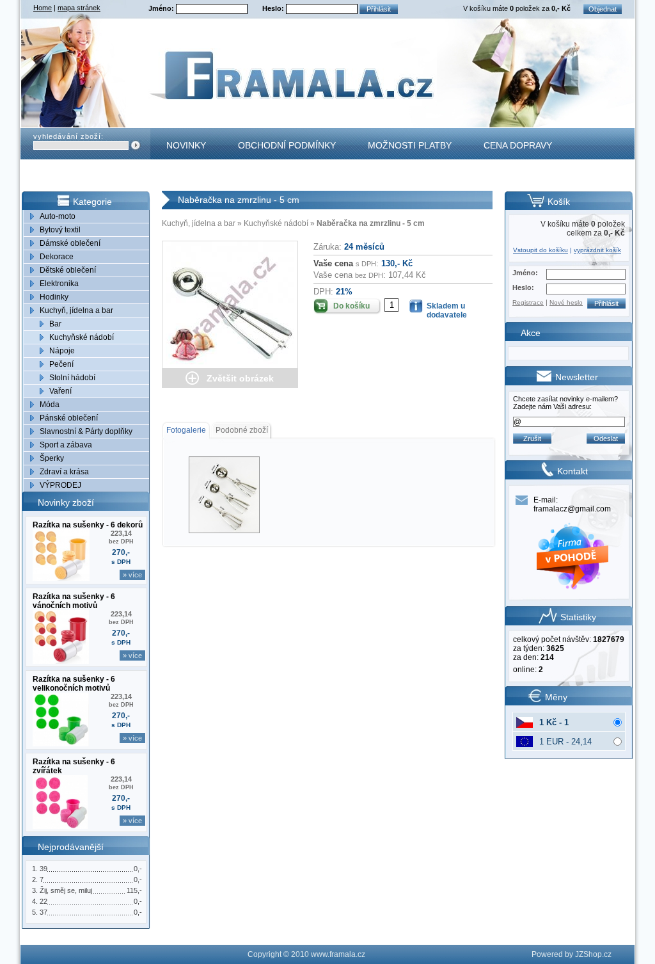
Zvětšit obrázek (240, 378)
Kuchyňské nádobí (81, 337)
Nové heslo (566, 302)
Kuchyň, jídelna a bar (76, 310)
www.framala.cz (338, 954)
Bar (55, 323)
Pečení (61, 364)
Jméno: (162, 8)
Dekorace (57, 256)
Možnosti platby (410, 145)
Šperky (52, 458)
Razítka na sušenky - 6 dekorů (88, 524)
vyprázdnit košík (597, 249)
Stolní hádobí (72, 377)
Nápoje (62, 350)
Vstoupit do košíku (540, 249)
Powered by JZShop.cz (572, 954)
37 (43, 912)
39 (43, 868)
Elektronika (59, 283)
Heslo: (274, 8)
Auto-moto (57, 216)
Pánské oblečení (69, 418)
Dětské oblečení (68, 270)
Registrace (528, 302)
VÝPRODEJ (60, 485)
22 (43, 901)
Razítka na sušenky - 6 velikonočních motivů (74, 684)
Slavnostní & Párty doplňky (86, 431)
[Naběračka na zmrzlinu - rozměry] (224, 494)
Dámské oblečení (70, 243)
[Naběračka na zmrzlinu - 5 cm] (230, 305)
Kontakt (187, 177)
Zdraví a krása (64, 471)
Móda (49, 404)
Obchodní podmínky (287, 145)
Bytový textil (60, 229)
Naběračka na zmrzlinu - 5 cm (371, 223)
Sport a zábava (66, 444)
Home (42, 8)
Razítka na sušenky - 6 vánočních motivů (74, 601)
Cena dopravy (518, 145)
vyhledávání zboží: (68, 136)
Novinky (186, 145)
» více (132, 575)
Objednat (602, 9)
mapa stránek (79, 8)
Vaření (60, 391)
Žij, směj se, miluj (66, 890)
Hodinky (54, 297)
